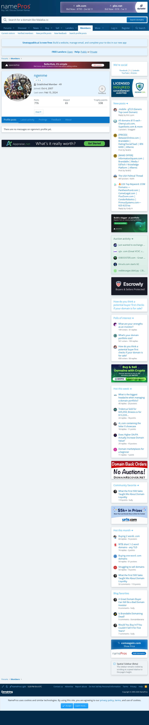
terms (118, 700)
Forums (7, 28)
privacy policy (107, 700)
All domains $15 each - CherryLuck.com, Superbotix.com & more (130, 123)
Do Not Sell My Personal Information (105, 686)
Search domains (137, 20)
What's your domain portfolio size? (128, 337)
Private (93, 51)
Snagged (131, 129)
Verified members (25, 33)
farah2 (128, 150)
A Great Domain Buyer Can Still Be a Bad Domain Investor (131, 602)
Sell (57, 28)
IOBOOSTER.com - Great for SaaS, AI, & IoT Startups (131, 257)
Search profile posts (78, 33)
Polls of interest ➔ (123, 318)
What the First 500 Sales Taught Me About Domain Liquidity (131, 494)
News (36, 28)
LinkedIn (136, 70)
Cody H (129, 208)
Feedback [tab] (56, 119)
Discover (22, 28)
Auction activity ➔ (123, 238)
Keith (132, 178)
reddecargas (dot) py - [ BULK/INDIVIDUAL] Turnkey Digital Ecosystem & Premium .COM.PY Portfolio (131, 270)
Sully (131, 500)
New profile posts (43, 33)
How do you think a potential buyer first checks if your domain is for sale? (128, 305)
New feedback (60, 33)
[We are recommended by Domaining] (7, 693)
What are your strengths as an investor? (130, 325)
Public (84, 51)
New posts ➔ (120, 103)
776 (36, 103)
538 (101, 103)
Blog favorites (121, 593)
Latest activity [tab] (27, 119)
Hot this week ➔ (122, 388)
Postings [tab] (43, 119)
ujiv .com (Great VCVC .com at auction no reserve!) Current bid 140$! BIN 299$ (131, 251)
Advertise (69, 686)
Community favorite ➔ (126, 485)
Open (70, 51)
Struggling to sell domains (131, 566)
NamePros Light (19, 686)
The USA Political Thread (130, 175)
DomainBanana (137, 619)
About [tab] (68, 119)
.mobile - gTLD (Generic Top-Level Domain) (130, 111)
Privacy (133, 686)
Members (85, 28)
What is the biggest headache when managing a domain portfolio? (131, 397)
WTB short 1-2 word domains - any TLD (128, 546)
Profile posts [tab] (10, 119)
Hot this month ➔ (123, 530)
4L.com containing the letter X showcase (129, 425)
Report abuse (81, 686)
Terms (125, 686)
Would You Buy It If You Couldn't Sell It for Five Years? (130, 627)
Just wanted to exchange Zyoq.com (131, 244)
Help (141, 686)
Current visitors (8, 33)
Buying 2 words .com (129, 536)
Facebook (123, 70)
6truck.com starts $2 (128, 264)
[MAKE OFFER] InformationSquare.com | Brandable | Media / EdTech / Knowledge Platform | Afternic (131, 161)
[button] (14, 28)
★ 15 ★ (38, 80)
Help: (77, 51)
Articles (134, 73)
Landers (70, 28)
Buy (47, 28)
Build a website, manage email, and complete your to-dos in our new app (74, 42)
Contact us (58, 686)
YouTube (125, 73)
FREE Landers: (59, 51)
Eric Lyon (130, 115)
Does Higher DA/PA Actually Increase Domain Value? (131, 437)
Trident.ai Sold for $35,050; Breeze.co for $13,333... (129, 411)
